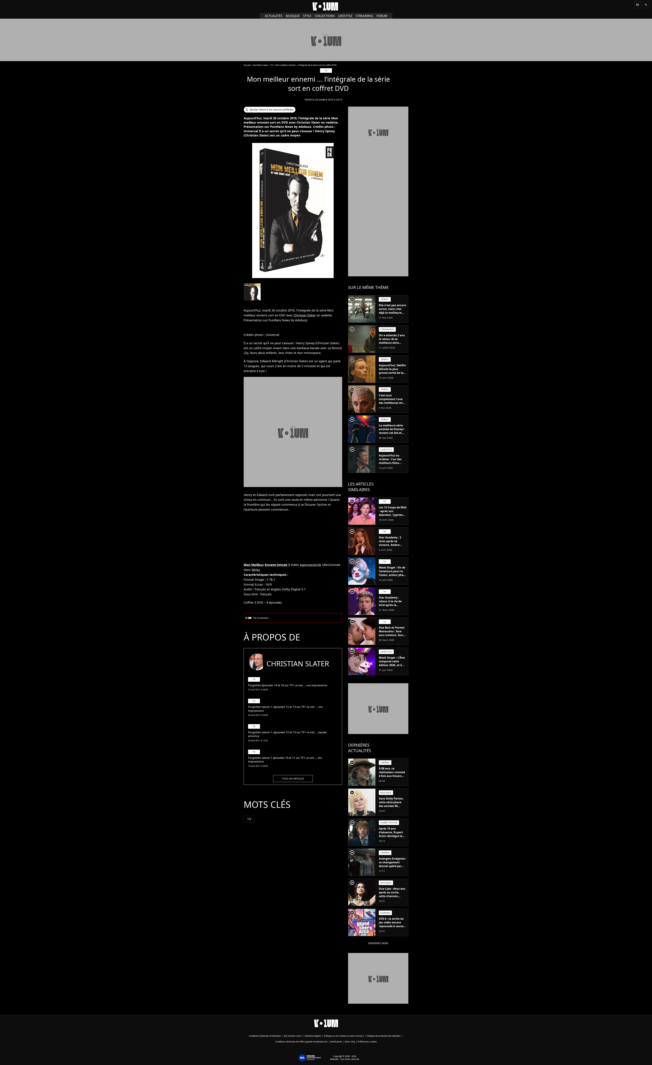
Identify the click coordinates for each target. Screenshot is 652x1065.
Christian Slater (305, 315)
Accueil (247, 65)
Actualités (273, 16)
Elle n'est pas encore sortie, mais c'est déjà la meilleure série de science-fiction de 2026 (392, 312)
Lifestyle (345, 16)
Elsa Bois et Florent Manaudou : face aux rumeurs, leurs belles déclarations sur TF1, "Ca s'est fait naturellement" (392, 637)
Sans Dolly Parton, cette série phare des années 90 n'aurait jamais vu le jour (391, 806)
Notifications (336, 1041)
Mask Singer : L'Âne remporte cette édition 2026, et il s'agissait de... (392, 663)
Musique (293, 16)
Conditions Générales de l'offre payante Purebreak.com (301, 1041)
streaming (364, 16)
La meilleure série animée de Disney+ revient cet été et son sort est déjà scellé (391, 433)
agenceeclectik (310, 565)
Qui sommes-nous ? (293, 1035)
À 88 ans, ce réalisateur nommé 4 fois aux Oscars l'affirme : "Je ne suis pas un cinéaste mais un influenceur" (392, 780)
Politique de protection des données (383, 1035)
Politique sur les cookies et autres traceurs (344, 1035)
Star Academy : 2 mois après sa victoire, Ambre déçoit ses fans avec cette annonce (392, 545)
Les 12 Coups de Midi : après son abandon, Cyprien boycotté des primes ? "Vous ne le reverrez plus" (392, 517)
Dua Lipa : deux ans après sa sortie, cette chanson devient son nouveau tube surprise (392, 898)
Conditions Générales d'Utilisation (265, 1035)
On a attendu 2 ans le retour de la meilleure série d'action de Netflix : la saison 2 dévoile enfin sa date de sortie (392, 346)
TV (271, 65)
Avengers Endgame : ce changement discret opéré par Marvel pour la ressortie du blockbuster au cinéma (392, 870)
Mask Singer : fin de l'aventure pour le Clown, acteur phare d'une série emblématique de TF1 (392, 577)
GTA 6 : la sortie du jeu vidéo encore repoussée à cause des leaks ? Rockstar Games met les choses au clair (392, 928)
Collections (325, 16)
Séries (255, 570)
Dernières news (260, 65)
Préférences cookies (367, 1041)
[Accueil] (326, 6)
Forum (381, 16)
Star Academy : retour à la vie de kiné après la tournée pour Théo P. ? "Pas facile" (391, 605)
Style (307, 16)
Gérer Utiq (350, 1041)
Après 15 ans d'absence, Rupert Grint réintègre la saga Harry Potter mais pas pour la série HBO (391, 838)
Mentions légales (313, 1035)
